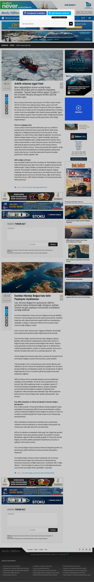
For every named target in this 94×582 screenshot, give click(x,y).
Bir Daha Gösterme (28, 24)
